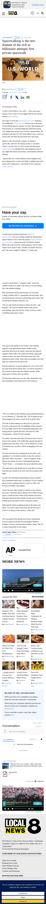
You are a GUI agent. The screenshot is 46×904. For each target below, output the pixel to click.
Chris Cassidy (7, 166)
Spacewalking (7, 149)
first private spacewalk (26, 121)
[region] (23, 752)
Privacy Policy (28, 841)
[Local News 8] (15, 13)
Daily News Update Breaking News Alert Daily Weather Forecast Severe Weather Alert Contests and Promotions (11, 866)
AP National (21, 532)
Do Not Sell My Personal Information (15, 849)
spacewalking (13, 116)
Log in (35, 723)
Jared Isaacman (19, 123)
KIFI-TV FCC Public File (28, 844)
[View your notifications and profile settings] (41, 739)
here (12, 715)
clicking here (9, 709)
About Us (14, 844)
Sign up (40, 723)
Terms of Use (17, 841)
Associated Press (9, 89)
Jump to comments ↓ (9, 540)
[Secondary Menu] (5, 13)
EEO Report (6, 841)
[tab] (8, 739)
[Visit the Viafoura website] (39, 781)
